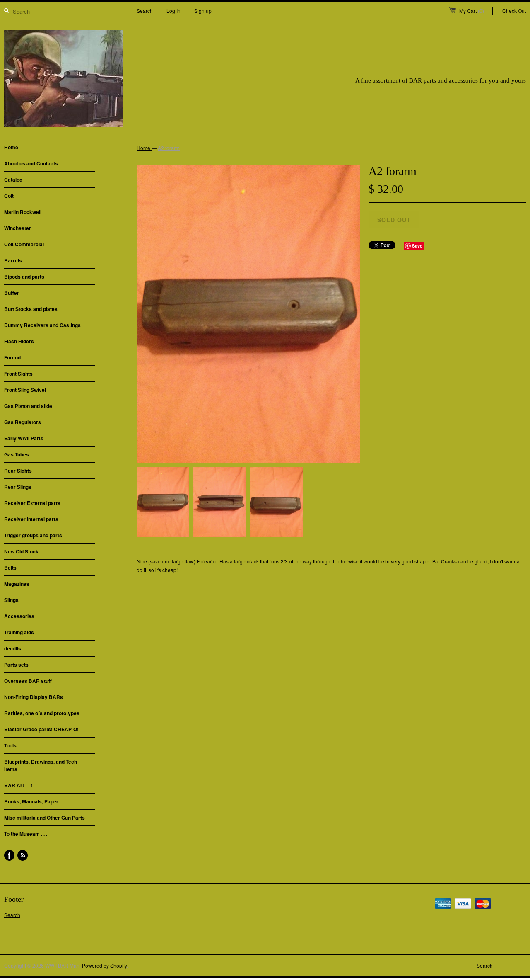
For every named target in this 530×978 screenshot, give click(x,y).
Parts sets (16, 664)
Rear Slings (17, 486)
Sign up (203, 10)
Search (145, 10)
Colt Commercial (24, 244)
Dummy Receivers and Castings (42, 325)
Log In (173, 10)
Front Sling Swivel (25, 389)
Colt (9, 195)
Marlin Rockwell (22, 212)
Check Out (514, 10)
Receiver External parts (32, 503)
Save (417, 246)
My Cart (471, 10)
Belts (10, 567)
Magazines (16, 583)
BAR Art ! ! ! (18, 785)
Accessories (19, 616)
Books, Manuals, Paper (31, 801)
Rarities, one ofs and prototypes (42, 713)
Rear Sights (18, 470)
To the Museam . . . (25, 833)
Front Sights (18, 373)
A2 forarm (169, 147)
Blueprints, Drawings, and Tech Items (40, 765)
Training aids (19, 632)
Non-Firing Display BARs (33, 697)
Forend (12, 357)
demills (12, 648)
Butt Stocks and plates (31, 309)
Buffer (11, 292)
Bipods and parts (24, 276)
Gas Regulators (22, 422)
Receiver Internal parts (31, 519)
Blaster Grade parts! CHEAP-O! (41, 729)
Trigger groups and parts (33, 535)
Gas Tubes (16, 454)
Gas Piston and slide (28, 406)
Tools (10, 745)
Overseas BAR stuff (28, 680)
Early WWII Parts (23, 438)
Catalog (13, 179)
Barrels (13, 260)
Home (11, 147)
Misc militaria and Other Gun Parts (44, 817)
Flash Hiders (19, 341)
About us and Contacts (31, 163)
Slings (11, 600)
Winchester (17, 228)
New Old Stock (21, 551)
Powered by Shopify (104, 965)
